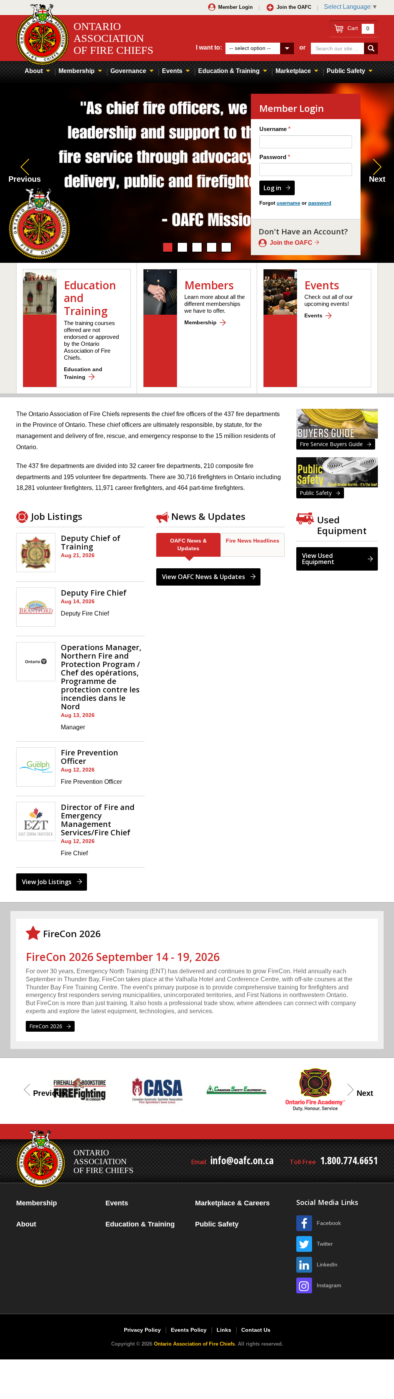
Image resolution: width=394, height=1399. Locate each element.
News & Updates (208, 516)
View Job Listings (47, 882)
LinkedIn (327, 1264)
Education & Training (229, 71)
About (34, 71)
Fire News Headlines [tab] (252, 541)
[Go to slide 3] (197, 247)
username (288, 203)
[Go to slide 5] (226, 247)
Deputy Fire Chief (94, 592)
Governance (128, 71)
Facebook (329, 1223)
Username (273, 129)
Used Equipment (342, 525)
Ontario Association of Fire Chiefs (194, 1344)
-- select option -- (250, 48)
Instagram (329, 1285)
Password (272, 157)
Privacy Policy (142, 1330)
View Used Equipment (318, 558)
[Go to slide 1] (167, 247)
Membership (76, 71)
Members (209, 285)
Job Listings (56, 516)
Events (172, 71)
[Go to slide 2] (182, 247)
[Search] (371, 48)
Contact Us (255, 1330)
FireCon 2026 (45, 1026)
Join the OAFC (294, 7)
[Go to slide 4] (211, 247)
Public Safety (346, 71)
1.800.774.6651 (349, 1160)
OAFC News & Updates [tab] (188, 544)
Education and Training (83, 373)
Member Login (235, 7)
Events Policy (189, 1330)
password (319, 203)
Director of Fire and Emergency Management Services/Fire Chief (98, 820)
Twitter (325, 1244)
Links (224, 1330)
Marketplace (293, 71)
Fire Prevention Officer (89, 756)
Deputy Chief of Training (90, 542)
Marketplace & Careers (232, 1203)
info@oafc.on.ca (242, 1160)
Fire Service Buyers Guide (331, 444)
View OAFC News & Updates (203, 577)
